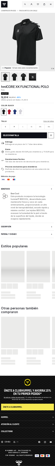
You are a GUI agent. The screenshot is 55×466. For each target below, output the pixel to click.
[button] (31, 4)
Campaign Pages (8, 11)
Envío (7, 149)
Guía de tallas (48, 121)
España (7, 442)
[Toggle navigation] (25, 4)
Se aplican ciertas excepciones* (14, 397)
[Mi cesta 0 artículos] (44, 4)
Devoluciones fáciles (15, 159)
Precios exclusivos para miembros (21, 167)
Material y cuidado (9, 234)
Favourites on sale (28, 11)
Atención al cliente (10, 424)
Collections (7, 431)
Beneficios (5, 189)
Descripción (6, 227)
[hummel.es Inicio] (4, 4)
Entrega (9, 142)
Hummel (4, 417)
